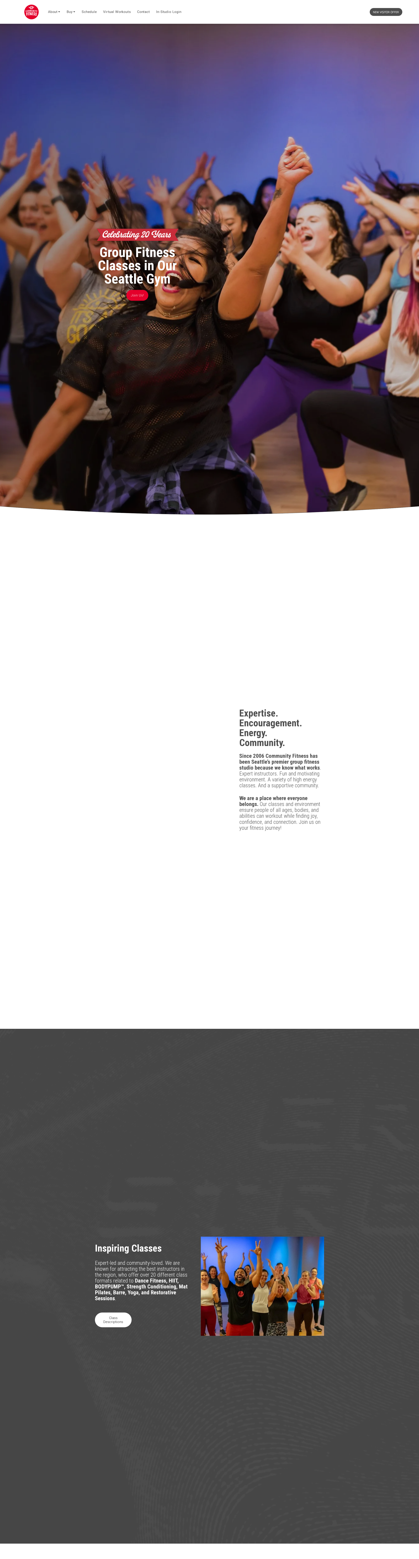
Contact (143, 12)
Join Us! (137, 295)
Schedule (89, 12)
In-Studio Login (169, 12)
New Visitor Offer (386, 12)
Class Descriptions (113, 1320)
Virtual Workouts (117, 12)
